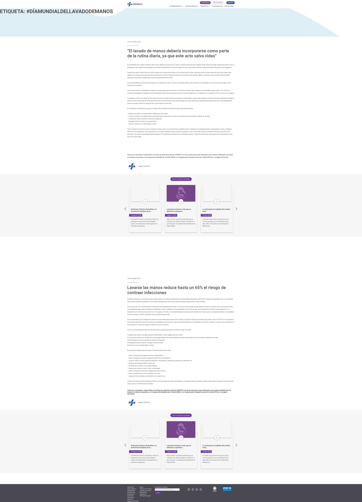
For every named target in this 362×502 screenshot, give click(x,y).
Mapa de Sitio (143, 492)
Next (236, 209)
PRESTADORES (218, 2)
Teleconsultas (217, 6)
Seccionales (130, 496)
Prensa (141, 487)
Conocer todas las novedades (181, 179)
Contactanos (229, 6)
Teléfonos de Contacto (146, 489)
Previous (126, 209)
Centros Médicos (191, 6)
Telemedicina (130, 497)
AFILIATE (230, 2)
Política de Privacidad (145, 496)
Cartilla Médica (131, 490)
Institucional (130, 487)
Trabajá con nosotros (145, 490)
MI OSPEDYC (205, 2)
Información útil (176, 6)
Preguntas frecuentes (132, 501)
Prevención (204, 6)
